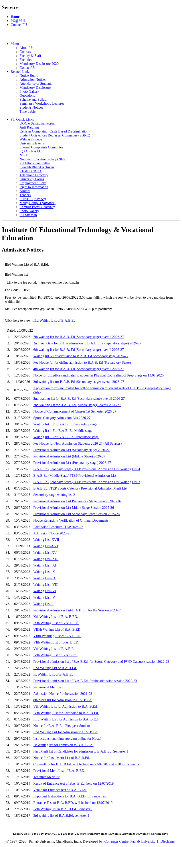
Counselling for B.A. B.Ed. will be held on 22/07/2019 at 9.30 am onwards (86, 764)
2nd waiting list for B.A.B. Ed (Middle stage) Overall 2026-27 (77, 405)
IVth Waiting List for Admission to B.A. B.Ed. (66, 713)
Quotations (27, 95)
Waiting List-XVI (45, 546)
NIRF (24, 155)
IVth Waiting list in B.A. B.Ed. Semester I (62, 809)
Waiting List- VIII (45, 584)
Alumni (25, 191)
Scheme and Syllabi (33, 99)
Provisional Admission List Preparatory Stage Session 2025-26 (77, 501)
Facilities (26, 59)
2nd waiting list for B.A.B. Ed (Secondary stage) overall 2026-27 (79, 398)
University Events (32, 143)
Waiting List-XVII (46, 540)
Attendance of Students (36, 83)
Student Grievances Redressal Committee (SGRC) (55, 135)
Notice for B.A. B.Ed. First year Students (62, 726)
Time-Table (28, 111)
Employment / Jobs (33, 183)
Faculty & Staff (30, 56)
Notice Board (29, 75)
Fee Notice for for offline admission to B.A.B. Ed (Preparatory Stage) (82, 362)
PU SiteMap (28, 215)
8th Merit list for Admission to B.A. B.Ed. (62, 700)
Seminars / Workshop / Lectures (42, 103)
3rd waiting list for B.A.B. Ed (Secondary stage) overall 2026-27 (78, 382)
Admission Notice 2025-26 (52, 533)
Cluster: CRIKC (31, 171)
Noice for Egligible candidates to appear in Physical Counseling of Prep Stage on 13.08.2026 (98, 375)
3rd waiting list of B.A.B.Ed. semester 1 (61, 815)
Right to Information (34, 187)
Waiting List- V (44, 597)
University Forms (32, 179)
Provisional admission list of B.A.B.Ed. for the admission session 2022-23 (85, 681)
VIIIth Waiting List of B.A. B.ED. (57, 629)
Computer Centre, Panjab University (129, 841)
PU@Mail (18, 21)
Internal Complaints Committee (41, 147)
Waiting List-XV (45, 552)
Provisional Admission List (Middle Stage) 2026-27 (69, 456)
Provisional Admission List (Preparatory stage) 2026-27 (72, 463)
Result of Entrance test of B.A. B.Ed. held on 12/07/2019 (73, 783)
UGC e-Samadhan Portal (37, 123)
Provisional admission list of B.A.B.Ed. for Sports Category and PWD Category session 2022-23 (101, 661)
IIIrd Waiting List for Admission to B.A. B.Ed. (66, 719)
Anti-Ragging (29, 127)
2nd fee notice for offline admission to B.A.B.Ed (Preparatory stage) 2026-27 (87, 343)
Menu (15, 44)
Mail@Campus (37, 203)
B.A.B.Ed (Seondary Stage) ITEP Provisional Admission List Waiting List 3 (86, 482)
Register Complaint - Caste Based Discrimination (54, 131)
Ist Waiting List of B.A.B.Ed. (53, 674)
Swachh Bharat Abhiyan (37, 167)
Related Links (20, 71)
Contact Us (27, 67)
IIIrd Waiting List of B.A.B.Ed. (54, 320)
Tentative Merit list (46, 777)
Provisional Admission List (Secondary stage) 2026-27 (71, 450)
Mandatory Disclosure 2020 (39, 63)
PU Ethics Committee (35, 163)
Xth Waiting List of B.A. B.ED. (55, 616)
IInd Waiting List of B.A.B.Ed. (55, 668)
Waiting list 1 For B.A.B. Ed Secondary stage (65, 424)
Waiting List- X (44, 572)
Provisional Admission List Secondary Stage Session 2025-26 (76, 514)
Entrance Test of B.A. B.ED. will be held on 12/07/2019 (73, 803)
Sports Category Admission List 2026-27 (62, 418)
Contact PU (19, 25)
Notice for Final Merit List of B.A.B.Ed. (61, 758)
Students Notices (31, 107)
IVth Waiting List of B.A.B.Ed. (55, 655)
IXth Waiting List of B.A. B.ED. (56, 623)
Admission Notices (33, 79)
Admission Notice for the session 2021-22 (62, 693)
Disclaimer (168, 841)
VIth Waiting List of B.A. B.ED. (56, 642)
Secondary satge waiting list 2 (54, 495)
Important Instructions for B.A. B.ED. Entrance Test (70, 796)
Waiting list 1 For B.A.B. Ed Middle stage (62, 430)
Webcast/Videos (31, 139)
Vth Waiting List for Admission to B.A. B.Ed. (65, 706)
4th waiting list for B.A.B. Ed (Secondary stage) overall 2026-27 (78, 369)
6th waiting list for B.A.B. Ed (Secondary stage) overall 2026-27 (78, 349)
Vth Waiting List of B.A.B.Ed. (54, 649)
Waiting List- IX (44, 578)
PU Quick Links (22, 119)
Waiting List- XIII (45, 559)
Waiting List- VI (44, 591)
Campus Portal (37, 207)
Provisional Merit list (47, 687)
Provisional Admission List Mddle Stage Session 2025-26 (73, 507)
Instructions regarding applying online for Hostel (67, 738)
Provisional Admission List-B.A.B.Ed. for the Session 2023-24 (77, 610)
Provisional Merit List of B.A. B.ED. (59, 770)
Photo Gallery (29, 91)
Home (15, 17)
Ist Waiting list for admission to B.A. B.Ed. (63, 745)
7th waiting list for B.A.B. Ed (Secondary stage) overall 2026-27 (78, 337)
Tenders (25, 195)
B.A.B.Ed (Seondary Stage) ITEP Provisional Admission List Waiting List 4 (86, 469)
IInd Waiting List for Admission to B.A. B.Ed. (65, 732)
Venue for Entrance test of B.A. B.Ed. (60, 790)
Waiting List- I (43, 604)
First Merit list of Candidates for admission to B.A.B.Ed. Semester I (80, 751)
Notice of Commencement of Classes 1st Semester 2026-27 (74, 411)
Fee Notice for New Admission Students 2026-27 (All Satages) (77, 443)
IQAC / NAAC (31, 151)
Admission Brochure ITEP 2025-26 (58, 527)
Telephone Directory (34, 175)
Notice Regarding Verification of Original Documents (70, 520)
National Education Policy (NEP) (43, 159)
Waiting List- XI (44, 565)
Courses (25, 52)
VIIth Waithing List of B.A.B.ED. (57, 636)
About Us (26, 48)
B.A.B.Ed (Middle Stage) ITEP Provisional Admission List (74, 475)
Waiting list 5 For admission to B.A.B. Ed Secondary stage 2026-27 (80, 356)
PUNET (33, 199)
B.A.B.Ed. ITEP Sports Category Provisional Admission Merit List (80, 488)
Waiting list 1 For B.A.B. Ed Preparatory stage (66, 437)
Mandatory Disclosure (35, 87)
